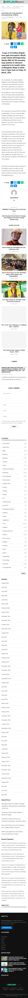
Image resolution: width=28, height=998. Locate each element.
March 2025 (5, 653)
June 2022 (4, 790)
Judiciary (14, 513)
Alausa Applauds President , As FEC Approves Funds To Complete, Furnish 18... (17, 970)
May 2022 (4, 794)
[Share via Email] (15, 47)
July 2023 (4, 736)
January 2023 (5, 761)
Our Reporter (10, 17)
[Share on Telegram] (11, 47)
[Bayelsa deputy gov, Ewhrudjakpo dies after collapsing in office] (14, 237)
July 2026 (4, 587)
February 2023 (6, 757)
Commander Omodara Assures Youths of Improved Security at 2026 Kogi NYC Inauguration (14, 872)
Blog (14, 451)
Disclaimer (14, 988)
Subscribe (12, 989)
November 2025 (6, 620)
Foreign (14, 491)
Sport (14, 549)
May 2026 (4, 595)
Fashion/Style (14, 483)
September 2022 (6, 778)
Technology (14, 556)
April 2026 (5, 600)
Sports (14, 553)
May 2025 (4, 645)
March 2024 (5, 703)
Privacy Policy (5, 988)
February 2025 (6, 658)
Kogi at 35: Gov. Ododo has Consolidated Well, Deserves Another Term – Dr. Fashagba (14, 885)
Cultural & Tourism (14, 469)
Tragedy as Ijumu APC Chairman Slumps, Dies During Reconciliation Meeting (17, 964)
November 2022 (6, 770)
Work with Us (20, 989)
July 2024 (4, 687)
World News (4, 936)
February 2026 (6, 608)
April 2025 (5, 649)
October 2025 (5, 624)
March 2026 (5, 604)
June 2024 (4, 691)
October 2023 (5, 724)
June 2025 (4, 641)
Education (14, 472)
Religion (14, 542)
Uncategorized (14, 567)
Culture (3, 942)
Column (14, 462)
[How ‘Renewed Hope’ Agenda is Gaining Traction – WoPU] (14, 339)
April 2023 (5, 749)
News (8, 6)
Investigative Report (14, 509)
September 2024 (6, 678)
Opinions (3, 949)
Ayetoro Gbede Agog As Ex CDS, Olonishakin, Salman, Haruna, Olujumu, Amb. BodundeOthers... (14, 274)
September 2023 (6, 728)
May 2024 (4, 695)
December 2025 (6, 616)
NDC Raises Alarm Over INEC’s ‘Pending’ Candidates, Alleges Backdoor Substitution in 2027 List (14, 806)
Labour (14, 516)
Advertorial (14, 443)
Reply (25, 367)
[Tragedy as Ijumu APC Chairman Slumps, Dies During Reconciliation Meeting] (4, 964)
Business (14, 454)
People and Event (14, 531)
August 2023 (5, 732)
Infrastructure (14, 502)
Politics (14, 534)
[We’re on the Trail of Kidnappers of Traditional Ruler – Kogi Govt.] (14, 314)
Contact (5, 989)
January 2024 (5, 712)
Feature (14, 487)
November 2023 (6, 720)
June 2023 (4, 741)
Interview (14, 505)
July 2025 (4, 637)
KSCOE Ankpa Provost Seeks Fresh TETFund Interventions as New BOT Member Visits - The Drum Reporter (13, 894)
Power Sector (14, 538)
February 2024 (6, 707)
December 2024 (6, 666)
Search (23, 573)
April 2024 (5, 699)
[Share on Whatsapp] (22, 43)
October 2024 (5, 674)
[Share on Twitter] (15, 43)
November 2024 (6, 670)
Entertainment (14, 476)
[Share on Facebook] (12, 43)
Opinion (14, 527)
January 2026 (5, 612)
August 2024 (5, 682)
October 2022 (5, 774)
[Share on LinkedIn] (18, 43)
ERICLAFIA (20, 995)
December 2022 (6, 765)
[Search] (26, 2)
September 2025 (6, 629)
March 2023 (5, 753)
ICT (14, 498)
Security (14, 545)
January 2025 (5, 662)
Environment (14, 480)
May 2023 (4, 745)
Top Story (14, 564)
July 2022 (4, 786)
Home (3, 6)
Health (14, 494)
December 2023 (6, 716)
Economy (3, 945)
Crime (14, 465)
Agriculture (14, 447)
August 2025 (5, 633)
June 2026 (4, 591)
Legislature (14, 520)
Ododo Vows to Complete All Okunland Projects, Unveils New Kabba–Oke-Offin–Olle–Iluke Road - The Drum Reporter (14, 867)
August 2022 (5, 782)
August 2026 (5, 583)
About (20, 988)
